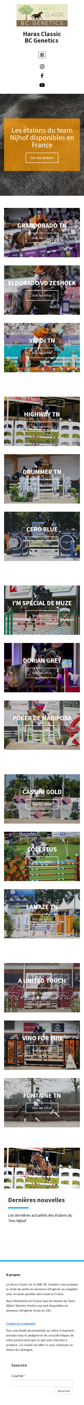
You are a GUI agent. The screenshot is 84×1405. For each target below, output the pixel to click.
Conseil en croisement (20, 1323)
